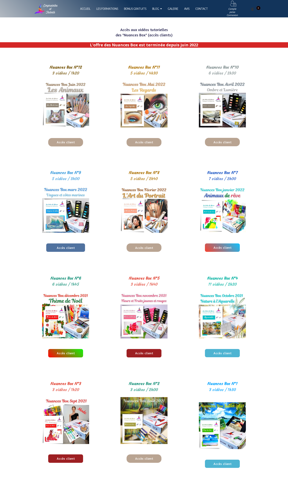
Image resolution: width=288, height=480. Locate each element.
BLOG (155, 8)
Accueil (85, 8)
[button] (65, 142)
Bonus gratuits (135, 8)
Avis (186, 8)
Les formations (107, 8)
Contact (201, 8)
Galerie (173, 8)
